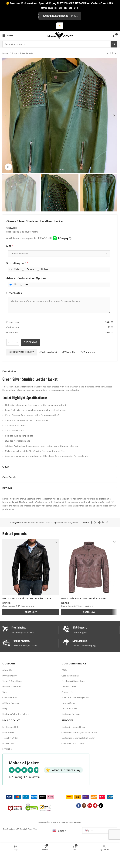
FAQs (64, 670)
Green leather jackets (68, 522)
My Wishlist (8, 743)
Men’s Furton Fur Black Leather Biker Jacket (27, 598)
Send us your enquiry (22, 352)
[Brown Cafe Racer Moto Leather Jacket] (89, 567)
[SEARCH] (114, 44)
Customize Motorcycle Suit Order (78, 737)
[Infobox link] (91, 630)
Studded (24, 386)
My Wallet (7, 748)
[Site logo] (60, 35)
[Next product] (115, 53)
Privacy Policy (9, 675)
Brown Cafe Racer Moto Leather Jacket (83, 598)
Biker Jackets (26, 53)
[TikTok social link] (100, 805)
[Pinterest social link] (99, 522)
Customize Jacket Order (73, 727)
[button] (5, 116)
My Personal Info (10, 727)
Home (5, 53)
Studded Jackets (44, 522)
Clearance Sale (9, 697)
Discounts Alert (69, 708)
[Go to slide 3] (63, 169)
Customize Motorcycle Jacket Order (79, 732)
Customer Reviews (70, 714)
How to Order (68, 703)
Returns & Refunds (11, 686)
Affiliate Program (11, 703)
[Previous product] (108, 53)
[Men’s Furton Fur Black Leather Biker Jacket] (30, 567)
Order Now (30, 342)
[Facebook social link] (91, 522)
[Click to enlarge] (8, 167)
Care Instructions (70, 675)
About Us (7, 670)
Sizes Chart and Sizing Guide (75, 697)
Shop (14, 53)
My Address (8, 732)
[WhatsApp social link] (107, 522)
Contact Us (66, 692)
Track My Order (10, 737)
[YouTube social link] (89, 805)
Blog (4, 708)
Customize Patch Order (73, 743)
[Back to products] (111, 53)
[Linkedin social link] (103, 522)
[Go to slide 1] (57, 169)
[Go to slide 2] (60, 169)
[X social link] (95, 522)
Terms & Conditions (12, 681)
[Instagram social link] (84, 805)
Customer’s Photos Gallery (15, 714)
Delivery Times (68, 686)
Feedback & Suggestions (73, 681)
